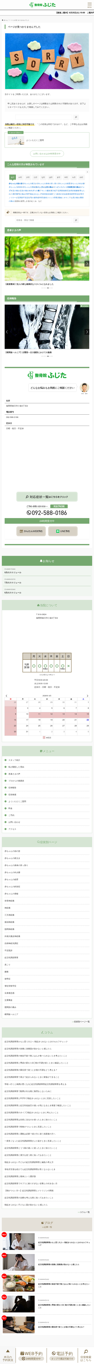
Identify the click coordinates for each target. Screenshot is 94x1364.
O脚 (16, 194)
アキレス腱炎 (45, 190)
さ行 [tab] (28, 177)
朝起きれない (35, 194)
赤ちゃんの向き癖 (77, 183)
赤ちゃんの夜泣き (30, 183)
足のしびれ (39, 187)
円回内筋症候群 (47, 194)
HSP (27, 194)
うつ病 (55, 194)
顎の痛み (21, 194)
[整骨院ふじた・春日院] (42, 5)
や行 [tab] (66, 177)
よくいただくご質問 (35, 140)
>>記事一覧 (47, 1227)
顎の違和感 (34, 197)
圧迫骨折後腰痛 (73, 190)
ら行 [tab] (74, 177)
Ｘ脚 (12, 194)
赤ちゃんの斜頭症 (16, 187)
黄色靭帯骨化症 (74, 194)
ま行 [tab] (58, 177)
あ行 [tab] (12, 177)
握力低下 (54, 190)
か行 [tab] (20, 177)
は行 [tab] (51, 177)
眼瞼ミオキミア (64, 197)
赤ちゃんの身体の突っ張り (47, 183)
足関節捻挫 (62, 190)
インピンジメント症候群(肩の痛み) (67, 187)
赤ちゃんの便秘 (29, 187)
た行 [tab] (35, 177)
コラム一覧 (85, 1212)
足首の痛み (24, 190)
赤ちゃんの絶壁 (64, 183)
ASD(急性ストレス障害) (48, 197)
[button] (42, 287)
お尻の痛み (49, 187)
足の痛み (16, 190)
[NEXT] (87, 695)
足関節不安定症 (24, 197)
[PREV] (7, 695)
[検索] (76, 117)
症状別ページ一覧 (82, 1021)
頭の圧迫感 (63, 194)
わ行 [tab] (81, 177)
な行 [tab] (43, 177)
